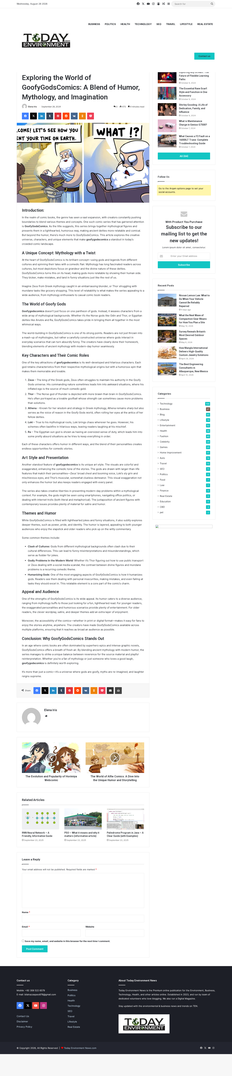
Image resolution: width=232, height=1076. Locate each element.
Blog (162, 414)
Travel (170, 24)
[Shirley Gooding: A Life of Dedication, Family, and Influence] (167, 109)
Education (165, 501)
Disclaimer (22, 1021)
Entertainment (167, 425)
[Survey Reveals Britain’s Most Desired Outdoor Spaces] (167, 336)
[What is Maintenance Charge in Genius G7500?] (167, 125)
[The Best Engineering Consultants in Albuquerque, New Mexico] (167, 369)
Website (89, 926)
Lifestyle (186, 24)
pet (161, 512)
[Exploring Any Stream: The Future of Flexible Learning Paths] (167, 76)
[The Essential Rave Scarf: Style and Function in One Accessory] (167, 93)
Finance (164, 490)
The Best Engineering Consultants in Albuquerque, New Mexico (193, 368)
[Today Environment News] (46, 40)
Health (125, 24)
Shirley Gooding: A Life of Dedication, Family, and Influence (193, 108)
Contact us (204, 56)
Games (163, 447)
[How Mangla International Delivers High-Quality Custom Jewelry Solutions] (167, 352)
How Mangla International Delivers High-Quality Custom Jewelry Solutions (193, 351)
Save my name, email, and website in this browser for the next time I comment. (67, 941)
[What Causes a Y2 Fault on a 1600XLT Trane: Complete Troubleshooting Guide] (167, 141)
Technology (143, 24)
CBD (162, 507)
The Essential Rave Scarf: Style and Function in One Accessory (193, 92)
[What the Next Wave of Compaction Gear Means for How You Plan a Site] (167, 320)
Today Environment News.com (80, 1048)
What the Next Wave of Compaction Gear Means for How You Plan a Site (193, 319)
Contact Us (23, 1016)
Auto (162, 458)
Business (94, 24)
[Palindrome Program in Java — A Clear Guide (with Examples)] (125, 819)
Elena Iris (32, 106)
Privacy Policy (24, 1026)
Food (162, 479)
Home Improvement (171, 452)
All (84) (184, 156)
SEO (158, 24)
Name (26, 912)
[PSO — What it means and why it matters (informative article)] (83, 819)
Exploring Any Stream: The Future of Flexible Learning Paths (194, 76)
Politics (110, 24)
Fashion (164, 436)
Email (26, 926)
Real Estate (205, 24)
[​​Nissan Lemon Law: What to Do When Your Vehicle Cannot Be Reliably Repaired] (167, 300)
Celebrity (165, 441)
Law (162, 485)
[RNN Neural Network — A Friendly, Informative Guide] (40, 819)
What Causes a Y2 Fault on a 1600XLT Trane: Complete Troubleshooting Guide (194, 140)
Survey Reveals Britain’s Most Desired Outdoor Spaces (192, 335)
